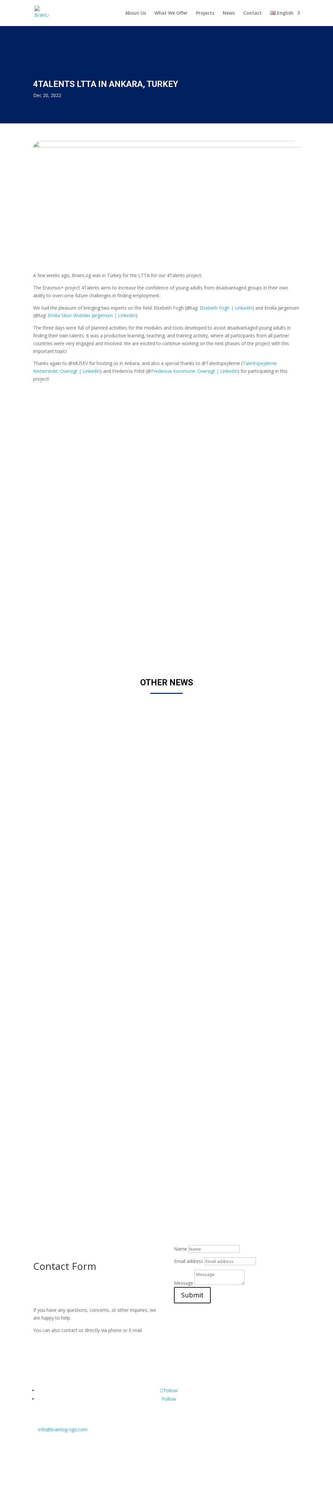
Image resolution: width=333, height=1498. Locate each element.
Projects (205, 13)
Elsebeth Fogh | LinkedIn (226, 308)
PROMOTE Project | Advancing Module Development (113, 1163)
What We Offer (171, 13)
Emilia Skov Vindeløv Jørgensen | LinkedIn (92, 315)
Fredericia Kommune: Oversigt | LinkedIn (194, 371)
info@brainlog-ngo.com (60, 1429)
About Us (135, 13)
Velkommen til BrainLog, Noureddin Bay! (96, 717)
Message (183, 1283)
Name (180, 1249)
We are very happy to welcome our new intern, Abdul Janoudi (125, 940)
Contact (252, 13)
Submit (192, 1295)
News (229, 13)
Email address (188, 1261)
